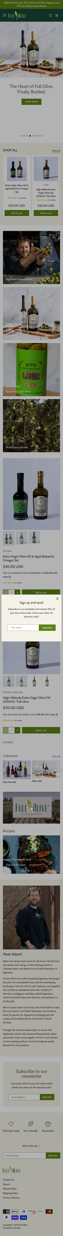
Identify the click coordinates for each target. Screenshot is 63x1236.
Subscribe (47, 627)
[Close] (57, 598)
